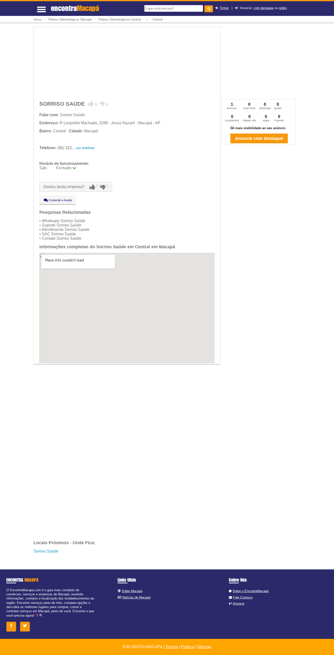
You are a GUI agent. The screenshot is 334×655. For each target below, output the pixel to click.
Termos (171, 647)
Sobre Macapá (132, 591)
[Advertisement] (127, 63)
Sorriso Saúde (45, 551)
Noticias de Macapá (136, 597)
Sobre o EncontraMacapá (250, 591)
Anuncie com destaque (259, 138)
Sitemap (204, 647)
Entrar (224, 8)
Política (187, 647)
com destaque (264, 8)
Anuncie (238, 603)
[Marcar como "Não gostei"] (102, 103)
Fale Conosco (243, 597)
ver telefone (85, 148)
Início (38, 19)
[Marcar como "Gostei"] (91, 104)
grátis (283, 8)
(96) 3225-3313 (61, 148)
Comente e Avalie (60, 200)
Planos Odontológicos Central (120, 19)
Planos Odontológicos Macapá (70, 19)
